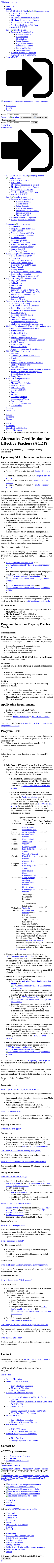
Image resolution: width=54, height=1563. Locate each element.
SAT (34, 1183)
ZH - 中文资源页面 (19, 27)
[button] (28, 11)
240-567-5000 (13, 1509)
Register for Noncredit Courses (23, 265)
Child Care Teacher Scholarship (23, 1413)
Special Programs (18, 367)
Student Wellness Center (20, 365)
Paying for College (18, 281)
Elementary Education (20, 1388)
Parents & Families (23, 48)
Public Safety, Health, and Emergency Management (31, 369)
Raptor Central (17, 267)
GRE (21, 1185)
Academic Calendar (19, 240)
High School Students (24, 43)
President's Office (18, 387)
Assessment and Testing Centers (24, 244)
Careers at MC (17, 401)
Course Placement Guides (21, 308)
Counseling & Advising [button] (15, 301)
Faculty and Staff (13, 1415)
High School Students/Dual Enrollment (26, 272)
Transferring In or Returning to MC (25, 276)
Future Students (22, 41)
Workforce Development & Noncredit (26, 328)
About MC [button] (10, 378)
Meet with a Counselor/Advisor (23, 319)
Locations (10, 6)
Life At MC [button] (10, 351)
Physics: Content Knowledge (29, 889)
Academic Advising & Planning (23, 310)
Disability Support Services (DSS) (24, 322)
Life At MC (15, 353)
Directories (10, 1520)
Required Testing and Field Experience (21, 1433)
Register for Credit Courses (22, 263)
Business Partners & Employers (23, 52)
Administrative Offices (20, 399)
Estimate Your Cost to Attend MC (24, 290)
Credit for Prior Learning (21, 274)
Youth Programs (17, 331)
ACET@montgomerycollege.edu (20, 956)
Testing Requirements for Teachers (25, 1440)
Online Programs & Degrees (22, 235)
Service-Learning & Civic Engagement (26, 372)
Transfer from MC (18, 249)
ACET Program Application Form (19, 563)
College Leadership (18, 390)
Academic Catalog (18, 238)
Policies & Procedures (14, 1542)
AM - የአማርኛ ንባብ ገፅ (20, 13)
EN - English (16, 15)
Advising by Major (18, 312)
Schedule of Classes (19, 347)
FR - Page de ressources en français (25, 20)
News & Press (16, 406)
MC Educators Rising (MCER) (23, 1431)
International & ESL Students (27, 211)
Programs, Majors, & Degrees (23, 228)
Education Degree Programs (17, 1381)
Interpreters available (28, 1509)
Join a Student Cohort (14, 1424)
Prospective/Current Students (22, 32)
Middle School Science (28, 841)
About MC (15, 381)
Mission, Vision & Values (21, 383)
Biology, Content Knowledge (29, 848)
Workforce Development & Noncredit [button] (21, 326)
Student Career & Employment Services (27, 324)
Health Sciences (17, 342)
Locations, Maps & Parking (17, 1524)
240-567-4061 (11, 1458)
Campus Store (11, 1515)
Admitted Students (23, 34)
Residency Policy (18, 297)
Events (13, 358)
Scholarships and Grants (15, 1406)
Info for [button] (9, 30)
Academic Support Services (22, 315)
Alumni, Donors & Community (23, 55)
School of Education (14, 430)
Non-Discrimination (14, 1540)
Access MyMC (12, 57)
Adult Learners (22, 37)
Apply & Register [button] (13, 253)
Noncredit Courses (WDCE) (22, 233)
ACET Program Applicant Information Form (23, 576)
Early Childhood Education (22, 1386)
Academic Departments (20, 242)
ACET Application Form (30, 997)
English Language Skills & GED (24, 337)
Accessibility (11, 1533)
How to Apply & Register (21, 256)
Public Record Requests (15, 1549)
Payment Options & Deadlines (23, 294)
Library (9, 9)
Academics (15, 226)
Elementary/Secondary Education (24, 1422)
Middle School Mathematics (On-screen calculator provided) (29, 832)
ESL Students (21, 39)
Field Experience (17, 1438)
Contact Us (10, 110)
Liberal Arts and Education (16, 428)
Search (3, 114)
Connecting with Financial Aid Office (26, 292)
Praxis (29, 797)
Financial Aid (16, 285)
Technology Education (28, 910)
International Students (24, 46)
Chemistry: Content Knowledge (30, 856)
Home (8, 423)
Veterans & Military (24, 50)
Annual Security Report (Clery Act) (20, 1536)
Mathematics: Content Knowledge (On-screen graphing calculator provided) (29, 877)
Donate (9, 108)
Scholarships (16, 287)
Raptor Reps (16, 376)
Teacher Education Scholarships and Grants (28, 1411)
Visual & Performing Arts (21, 344)
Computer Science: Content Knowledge (29, 864)
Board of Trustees (18, 385)
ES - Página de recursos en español (25, 18)
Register (9, 1527)
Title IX (9, 1552)
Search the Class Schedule (21, 260)
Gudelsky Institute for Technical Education (28, 340)
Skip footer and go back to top (13, 1465)
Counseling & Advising (20, 303)
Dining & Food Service (20, 374)
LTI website (21, 949)
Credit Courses (17, 231)
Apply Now (11, 106)
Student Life (16, 360)
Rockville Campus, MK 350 (17, 1461)
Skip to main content (9, 2)
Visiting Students (17, 269)
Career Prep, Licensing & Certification (26, 349)
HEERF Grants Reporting (16, 1538)
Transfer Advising (18, 317)
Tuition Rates (16, 283)
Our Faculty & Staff (19, 251)
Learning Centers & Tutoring (22, 247)
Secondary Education (19, 1390)
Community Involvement (21, 403)
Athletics (9, 408)
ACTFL (34, 940)
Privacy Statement (13, 1545)
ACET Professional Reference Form (20, 585)
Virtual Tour (11, 1529)
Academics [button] (10, 224)
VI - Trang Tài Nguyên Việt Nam (24, 25)
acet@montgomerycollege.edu (38, 601)
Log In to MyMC (18, 299)
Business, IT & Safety (20, 333)
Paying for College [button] (13, 278)
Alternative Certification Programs (19, 1393)
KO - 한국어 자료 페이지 (22, 22)
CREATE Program (18, 1429)
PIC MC (14, 394)
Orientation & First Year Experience (25, 306)
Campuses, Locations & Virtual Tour (25, 356)
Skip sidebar (6, 1375)
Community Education (20, 335)
